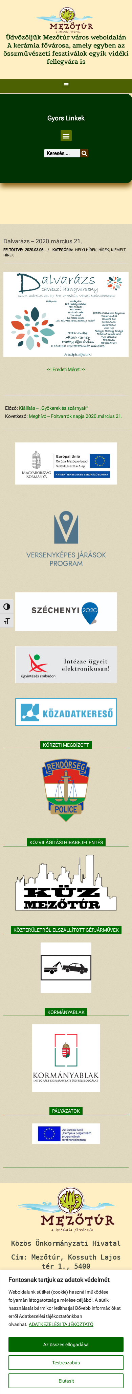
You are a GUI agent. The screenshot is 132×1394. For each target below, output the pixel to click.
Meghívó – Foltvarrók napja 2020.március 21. (76, 416)
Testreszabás (66, 1362)
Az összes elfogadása (66, 1344)
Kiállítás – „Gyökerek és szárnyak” (53, 408)
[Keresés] (84, 153)
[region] (66, 1332)
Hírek (103, 250)
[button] (66, 85)
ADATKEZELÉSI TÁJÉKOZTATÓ (61, 1324)
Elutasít (66, 1381)
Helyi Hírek (85, 250)
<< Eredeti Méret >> (66, 369)
